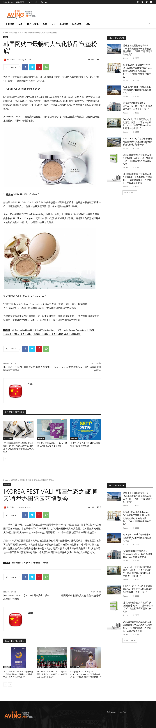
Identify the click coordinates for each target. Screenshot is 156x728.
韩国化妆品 (75, 334)
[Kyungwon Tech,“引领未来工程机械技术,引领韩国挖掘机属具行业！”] (114, 90)
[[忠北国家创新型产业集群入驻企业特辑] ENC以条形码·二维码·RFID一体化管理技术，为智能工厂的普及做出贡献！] (114, 177)
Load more (128, 193)
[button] (149, 24)
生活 (21, 32)
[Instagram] (138, 2)
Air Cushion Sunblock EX (22, 330)
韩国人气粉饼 (63, 334)
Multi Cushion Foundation (75, 330)
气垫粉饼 (8, 334)
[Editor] (5, 59)
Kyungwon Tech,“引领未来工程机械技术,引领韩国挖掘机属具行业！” (137, 90)
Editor (12, 59)
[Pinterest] (39, 67)
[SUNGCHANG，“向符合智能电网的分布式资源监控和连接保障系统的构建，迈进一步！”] (114, 142)
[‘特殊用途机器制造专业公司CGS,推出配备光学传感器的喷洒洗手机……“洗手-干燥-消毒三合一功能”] (114, 49)
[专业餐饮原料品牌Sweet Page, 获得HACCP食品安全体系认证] (52, 429)
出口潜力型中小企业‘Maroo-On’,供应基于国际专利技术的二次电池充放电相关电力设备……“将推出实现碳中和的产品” (137, 71)
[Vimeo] (146, 2)
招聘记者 (122, 712)
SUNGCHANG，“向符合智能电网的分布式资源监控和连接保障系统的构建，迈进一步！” (137, 142)
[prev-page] (5, 459)
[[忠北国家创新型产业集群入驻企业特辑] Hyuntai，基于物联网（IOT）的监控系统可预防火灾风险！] (114, 158)
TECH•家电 (8, 438)
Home (5, 32)
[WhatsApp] (46, 67)
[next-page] (10, 459)
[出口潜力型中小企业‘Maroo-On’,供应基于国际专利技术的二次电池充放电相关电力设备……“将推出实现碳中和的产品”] (114, 68)
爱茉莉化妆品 (19, 334)
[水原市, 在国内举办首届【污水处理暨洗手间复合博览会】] (85, 429)
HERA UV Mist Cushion (44, 330)
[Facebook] (134, 2)
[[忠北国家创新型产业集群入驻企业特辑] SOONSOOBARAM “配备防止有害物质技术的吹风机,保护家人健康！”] (18, 429)
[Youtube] (151, 2)
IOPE (59, 330)
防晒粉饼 (37, 334)
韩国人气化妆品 (49, 334)
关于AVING (111, 712)
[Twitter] (142, 2)
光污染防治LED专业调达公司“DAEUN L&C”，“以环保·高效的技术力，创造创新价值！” (137, 106)
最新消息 (14, 32)
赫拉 (29, 334)
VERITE (91, 330)
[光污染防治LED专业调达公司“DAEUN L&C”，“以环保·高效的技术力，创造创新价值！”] (114, 106)
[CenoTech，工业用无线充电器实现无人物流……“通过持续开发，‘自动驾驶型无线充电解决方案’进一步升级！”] (114, 123)
